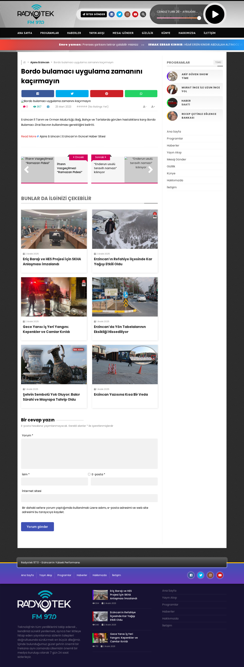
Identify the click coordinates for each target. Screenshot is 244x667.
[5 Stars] (86, 106)
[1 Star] (78, 106)
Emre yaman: (42, 45)
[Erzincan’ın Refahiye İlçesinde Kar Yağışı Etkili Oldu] (125, 229)
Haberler (74, 33)
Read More (28, 136)
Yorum (27, 435)
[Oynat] (214, 9)
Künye (165, 33)
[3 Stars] (82, 106)
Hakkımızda (187, 33)
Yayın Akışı (96, 33)
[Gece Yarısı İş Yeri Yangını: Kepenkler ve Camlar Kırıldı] (54, 297)
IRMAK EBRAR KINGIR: (138, 45)
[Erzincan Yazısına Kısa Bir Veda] (125, 364)
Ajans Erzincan (39, 62)
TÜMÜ (218, 62)
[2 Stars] (80, 106)
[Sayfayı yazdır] (48, 106)
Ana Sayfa (25, 33)
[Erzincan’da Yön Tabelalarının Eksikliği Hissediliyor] (125, 297)
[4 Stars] (84, 106)
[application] (188, 8)
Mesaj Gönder (123, 33)
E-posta (98, 474)
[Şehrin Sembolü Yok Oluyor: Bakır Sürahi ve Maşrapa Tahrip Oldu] (54, 364)
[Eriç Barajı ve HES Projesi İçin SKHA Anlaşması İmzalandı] (54, 229)
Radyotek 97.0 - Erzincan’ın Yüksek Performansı (50, 562)
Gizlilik (147, 33)
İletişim (210, 33)
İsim (26, 474)
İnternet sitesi (31, 491)
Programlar (49, 33)
